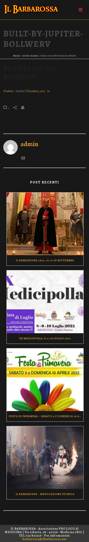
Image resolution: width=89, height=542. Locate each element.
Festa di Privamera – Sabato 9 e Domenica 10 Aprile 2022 (46, 416)
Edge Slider (30, 55)
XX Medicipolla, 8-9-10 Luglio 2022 (45, 338)
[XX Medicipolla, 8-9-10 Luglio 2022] (45, 301)
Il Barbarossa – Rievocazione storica (45, 494)
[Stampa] (25, 107)
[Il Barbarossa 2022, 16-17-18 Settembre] (45, 224)
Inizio (17, 55)
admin (10, 91)
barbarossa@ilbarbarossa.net (44, 539)
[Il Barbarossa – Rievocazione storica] (45, 457)
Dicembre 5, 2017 (36, 91)
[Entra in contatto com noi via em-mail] (23, 157)
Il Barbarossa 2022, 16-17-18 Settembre (45, 260)
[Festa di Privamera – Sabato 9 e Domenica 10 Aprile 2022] (45, 379)
